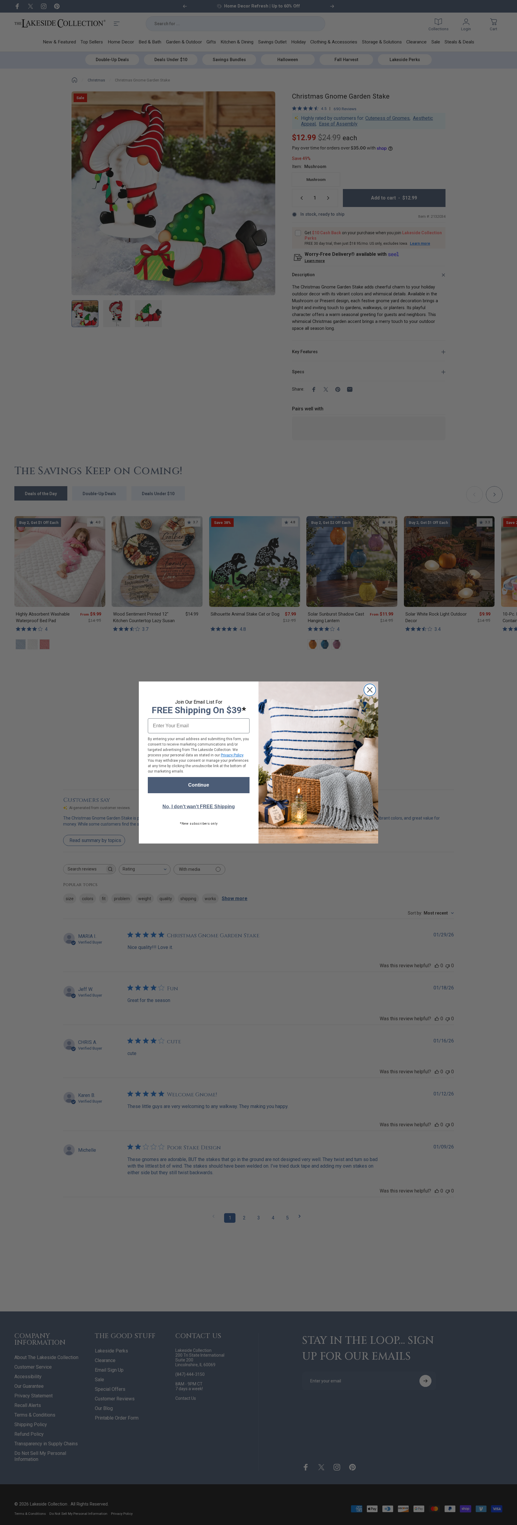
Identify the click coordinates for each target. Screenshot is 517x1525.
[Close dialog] (370, 690)
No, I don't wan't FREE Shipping (198, 806)
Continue (198, 785)
